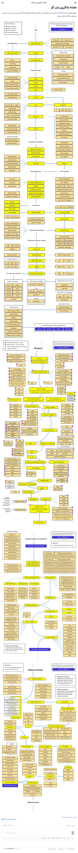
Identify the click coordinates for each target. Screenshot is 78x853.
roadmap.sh (62, 13)
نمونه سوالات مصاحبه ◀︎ (9, 819)
